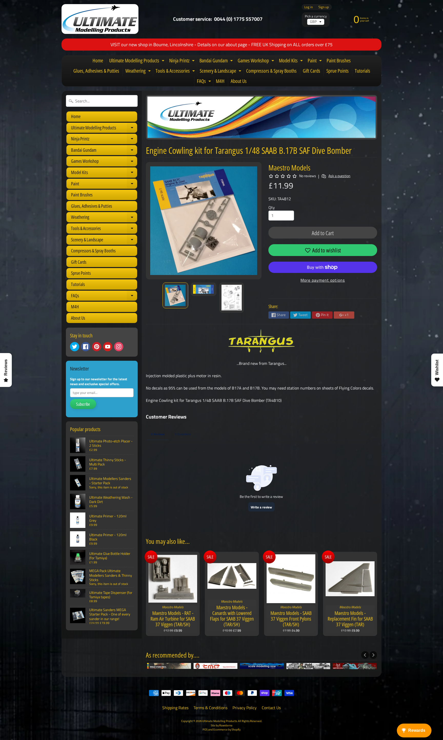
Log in (308, 7)
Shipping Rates (175, 708)
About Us (239, 81)
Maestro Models (289, 168)
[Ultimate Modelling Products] (100, 19)
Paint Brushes (339, 60)
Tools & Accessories (176, 71)
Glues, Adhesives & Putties (96, 70)
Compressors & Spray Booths (271, 70)
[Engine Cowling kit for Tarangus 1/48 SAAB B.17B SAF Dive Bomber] (175, 295)
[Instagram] (118, 346)
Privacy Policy (245, 708)
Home (98, 60)
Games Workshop (256, 61)
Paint (315, 61)
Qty (271, 207)
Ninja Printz (182, 61)
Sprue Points (337, 70)
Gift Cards (311, 70)
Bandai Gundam (216, 61)
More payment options (322, 280)
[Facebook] (85, 346)
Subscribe (83, 404)
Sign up (323, 7)
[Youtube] (107, 346)
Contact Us (271, 708)
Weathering (138, 71)
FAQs (204, 82)
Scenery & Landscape (221, 71)
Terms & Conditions (210, 708)
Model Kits (291, 61)
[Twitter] (74, 346)
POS (205, 729)
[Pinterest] (96, 346)
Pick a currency (316, 16)
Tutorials (362, 70)
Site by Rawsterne (222, 725)
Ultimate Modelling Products (137, 61)
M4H (220, 81)
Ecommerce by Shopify (226, 729)
